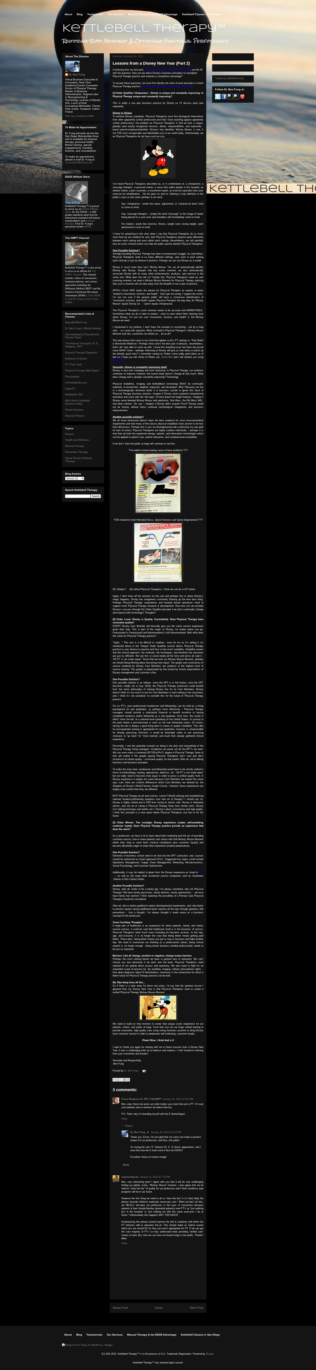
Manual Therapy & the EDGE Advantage (153, 14)
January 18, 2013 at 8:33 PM (166, 1132)
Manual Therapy (74, 445)
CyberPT (70, 388)
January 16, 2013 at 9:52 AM (178, 1099)
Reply (124, 1118)
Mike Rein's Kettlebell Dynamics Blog (77, 402)
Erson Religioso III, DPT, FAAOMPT (141, 1099)
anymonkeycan (129, 1177)
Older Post (196, 1307)
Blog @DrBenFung (76, 322)
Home (159, 1307)
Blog (80, 14)
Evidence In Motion (76, 358)
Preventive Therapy (76, 452)
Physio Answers (74, 409)
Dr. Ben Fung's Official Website (83, 328)
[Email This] (114, 1080)
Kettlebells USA (74, 394)
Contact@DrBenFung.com (79, 162)
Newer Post (120, 1307)
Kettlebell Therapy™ (144, 28)
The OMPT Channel (80, 272)
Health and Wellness (77, 439)
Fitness (69, 434)
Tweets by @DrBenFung (229, 78)
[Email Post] (143, 1070)
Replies (129, 1125)
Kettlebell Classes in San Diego (201, 14)
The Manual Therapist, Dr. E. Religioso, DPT (82, 345)
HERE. (88, 226)
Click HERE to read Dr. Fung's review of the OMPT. (83, 299)
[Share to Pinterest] (128, 1080)
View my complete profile (79, 115)
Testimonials (95, 14)
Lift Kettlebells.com (76, 382)
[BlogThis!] (118, 1080)
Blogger (210, 1353)
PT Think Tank (73, 364)
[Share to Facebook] (125, 1080)
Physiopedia (72, 376)
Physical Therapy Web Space (82, 370)
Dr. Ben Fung (131, 1070)
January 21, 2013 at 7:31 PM (155, 1177)
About (68, 14)
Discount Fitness (74, 415)
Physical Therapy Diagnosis (81, 352)
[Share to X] (121, 1080)
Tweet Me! (166, 357)
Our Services (116, 14)
